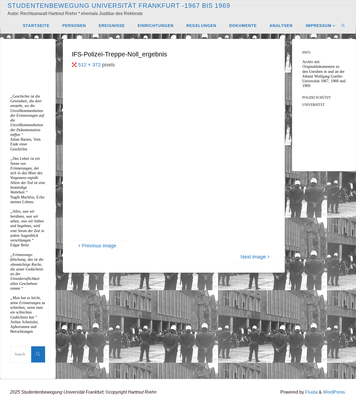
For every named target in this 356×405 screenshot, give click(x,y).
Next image (253, 257)
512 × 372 (90, 65)
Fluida (311, 391)
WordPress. (334, 391)
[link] (343, 25)
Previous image (99, 246)
